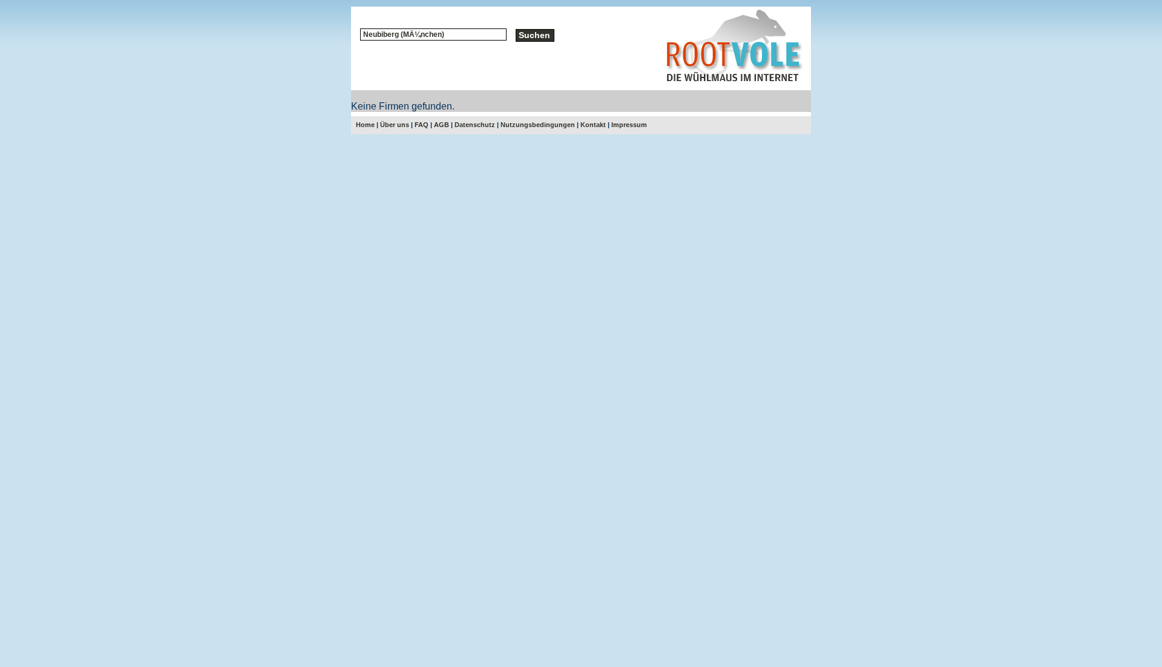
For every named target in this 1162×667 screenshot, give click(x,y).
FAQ (421, 124)
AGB (441, 124)
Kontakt (593, 124)
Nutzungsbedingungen (538, 124)
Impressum (629, 124)
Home (365, 124)
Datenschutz (475, 124)
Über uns (394, 124)
